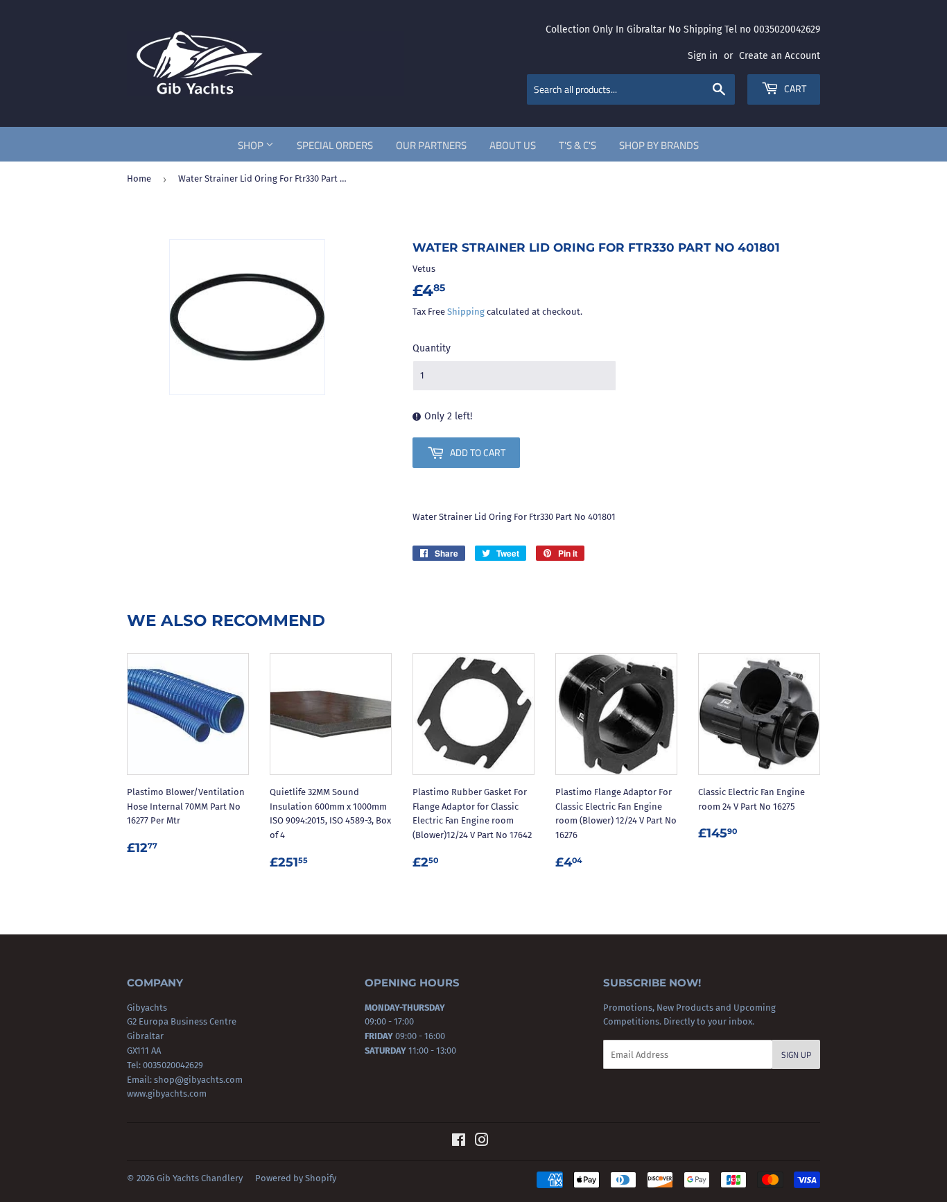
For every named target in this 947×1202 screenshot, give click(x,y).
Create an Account (779, 56)
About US (512, 145)
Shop (252, 145)
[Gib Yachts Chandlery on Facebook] (458, 1142)
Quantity (431, 348)
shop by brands (659, 145)
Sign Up (796, 1054)
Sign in (703, 56)
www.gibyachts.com (167, 1093)
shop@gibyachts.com (197, 1079)
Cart (794, 88)
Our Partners (431, 145)
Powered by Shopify (295, 1178)
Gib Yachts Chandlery (200, 1178)
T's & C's (577, 145)
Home (139, 178)
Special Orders (335, 145)
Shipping (466, 311)
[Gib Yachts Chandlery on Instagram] (482, 1142)
